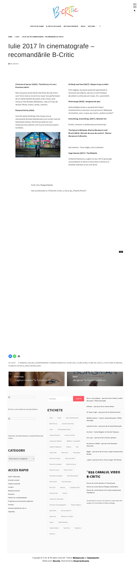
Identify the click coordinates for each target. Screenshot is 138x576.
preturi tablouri (76, 505)
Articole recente (71, 26)
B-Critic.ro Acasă (53, 26)
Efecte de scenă (37, 26)
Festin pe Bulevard (55, 447)
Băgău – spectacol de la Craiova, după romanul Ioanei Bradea (105, 453)
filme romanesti (72, 476)
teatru (51, 522)
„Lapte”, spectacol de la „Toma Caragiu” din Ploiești (104, 460)
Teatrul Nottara (63, 522)
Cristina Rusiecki (54, 435)
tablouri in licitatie (67, 516)
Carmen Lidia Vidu (68, 424)
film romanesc (66, 482)
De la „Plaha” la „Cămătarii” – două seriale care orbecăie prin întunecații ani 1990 (78, 295)
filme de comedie (55, 464)
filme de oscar (71, 464)
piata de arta (53, 493)
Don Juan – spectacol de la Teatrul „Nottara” (102, 438)
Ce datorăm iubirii (77, 317)
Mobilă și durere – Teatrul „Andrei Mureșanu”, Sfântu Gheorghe (104, 419)
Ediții (83, 26)
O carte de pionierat (21, 270)
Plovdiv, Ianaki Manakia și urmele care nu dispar (49, 318)
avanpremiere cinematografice (50, 363)
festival (68, 447)
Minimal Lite (78, 557)
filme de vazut (96, 363)
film (77, 447)
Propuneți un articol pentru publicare (20, 501)
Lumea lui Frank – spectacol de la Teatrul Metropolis (104, 426)
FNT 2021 (52, 487)
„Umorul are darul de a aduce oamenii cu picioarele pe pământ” (78, 271)
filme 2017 (71, 363)
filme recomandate (55, 476)
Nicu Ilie (56, 561)
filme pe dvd (68, 470)
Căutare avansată (14, 484)
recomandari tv (66, 511)
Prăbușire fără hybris (49, 270)
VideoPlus (11, 512)
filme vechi (53, 482)
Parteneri (11, 494)
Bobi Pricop (53, 424)
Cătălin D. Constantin (73, 441)
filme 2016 (52, 453)
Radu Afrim (52, 511)
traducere (77, 528)
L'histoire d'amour (113, 363)
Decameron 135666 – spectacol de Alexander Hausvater (102, 445)
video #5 (52, 534)
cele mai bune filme (64, 429)
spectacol (52, 516)
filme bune (82, 363)
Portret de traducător (56, 499)
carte (51, 429)
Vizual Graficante (81, 561)
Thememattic (93, 557)
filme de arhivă (70, 458)
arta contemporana (72, 418)
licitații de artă (75, 487)
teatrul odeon (54, 528)
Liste (13, 363)
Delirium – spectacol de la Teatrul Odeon (100, 406)
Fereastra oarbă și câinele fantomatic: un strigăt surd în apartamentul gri (77, 340)
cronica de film (70, 435)
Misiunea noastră (14, 491)
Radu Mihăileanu (33, 366)
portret (65, 493)
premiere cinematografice (57, 505)
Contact (10, 487)
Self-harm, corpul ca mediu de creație (22, 318)
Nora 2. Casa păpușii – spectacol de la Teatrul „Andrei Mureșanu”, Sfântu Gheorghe (105, 399)
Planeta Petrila (47, 185)
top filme (66, 528)
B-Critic (15, 64)
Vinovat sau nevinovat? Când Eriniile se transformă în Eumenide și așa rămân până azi (49, 295)
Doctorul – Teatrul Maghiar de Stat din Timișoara (103, 432)
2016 (51, 418)
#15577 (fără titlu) (14, 477)
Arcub (59, 418)
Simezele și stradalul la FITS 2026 (21, 293)
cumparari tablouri (55, 441)
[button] (135, 10)
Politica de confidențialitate (17, 498)
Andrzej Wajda (27, 363)
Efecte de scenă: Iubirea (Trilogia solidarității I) (102, 487)
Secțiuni (91, 26)
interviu (62, 487)
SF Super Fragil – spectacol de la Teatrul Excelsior (103, 412)
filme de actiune (54, 458)
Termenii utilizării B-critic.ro (17, 508)
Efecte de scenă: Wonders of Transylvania (101, 483)
